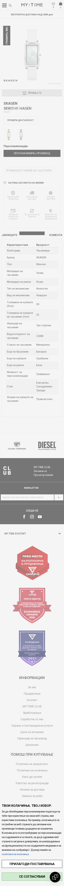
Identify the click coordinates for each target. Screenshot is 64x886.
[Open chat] (55, 877)
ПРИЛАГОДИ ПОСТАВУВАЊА (32, 864)
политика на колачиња (15, 854)
